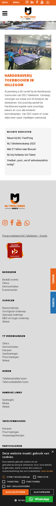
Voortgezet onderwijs (14, 311)
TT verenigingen (13, 336)
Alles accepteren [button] (15, 492)
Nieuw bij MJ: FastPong (20, 138)
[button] (39, 499)
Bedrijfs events (10, 279)
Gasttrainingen (10, 353)
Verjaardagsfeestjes (13, 435)
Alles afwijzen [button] (42, 492)
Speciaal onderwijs (12, 314)
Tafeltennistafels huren (14, 378)
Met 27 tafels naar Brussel (21, 149)
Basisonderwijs (10, 307)
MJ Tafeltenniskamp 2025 (21, 143)
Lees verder (47, 471)
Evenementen (9, 289)
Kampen (7, 350)
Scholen (8, 300)
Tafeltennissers (14, 421)
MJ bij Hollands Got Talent (21, 154)
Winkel (16, 2)
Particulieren (12, 446)
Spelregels (8, 399)
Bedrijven (9, 272)
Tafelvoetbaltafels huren (15, 382)
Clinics (5, 283)
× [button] (52, 452)
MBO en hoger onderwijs (15, 318)
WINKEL (53, 279)
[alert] (28, 477)
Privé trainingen (10, 357)
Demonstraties (10, 286)
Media (5, 2)
